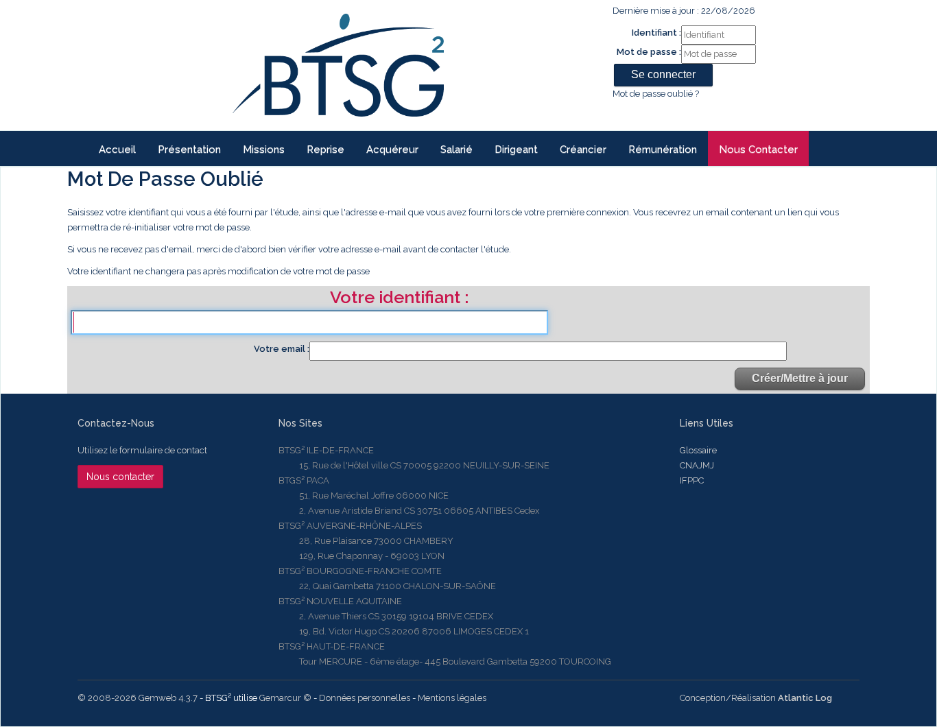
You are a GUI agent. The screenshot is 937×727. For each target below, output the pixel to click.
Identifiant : (656, 32)
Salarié (456, 149)
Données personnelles (364, 698)
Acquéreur (392, 149)
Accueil (117, 149)
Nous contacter (758, 149)
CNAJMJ (697, 465)
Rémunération (662, 149)
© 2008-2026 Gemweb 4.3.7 (138, 698)
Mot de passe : (649, 52)
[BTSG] (338, 65)
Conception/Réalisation (756, 698)
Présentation (189, 149)
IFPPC (692, 480)
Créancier (583, 149)
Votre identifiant (397, 298)
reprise (325, 149)
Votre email (280, 349)
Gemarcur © (285, 698)
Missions (264, 149)
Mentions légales (452, 698)
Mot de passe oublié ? (656, 93)
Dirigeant (516, 149)
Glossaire (698, 450)
